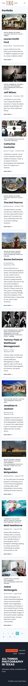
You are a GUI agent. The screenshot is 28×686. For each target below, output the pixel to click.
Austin (6, 32)
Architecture (8, 399)
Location (7, 34)
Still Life (17, 465)
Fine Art (17, 251)
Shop (15, 654)
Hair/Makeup (8, 333)
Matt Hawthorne (13, 525)
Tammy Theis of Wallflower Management (13, 343)
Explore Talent (11, 650)
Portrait (6, 89)
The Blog (22, 650)
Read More (8, 59)
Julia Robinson (9, 263)
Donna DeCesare (13, 259)
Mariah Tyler (8, 529)
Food (5, 461)
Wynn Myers (8, 46)
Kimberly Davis (9, 476)
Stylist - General (9, 336)
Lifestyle (10, 461)
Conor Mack (8, 593)
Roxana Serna (9, 206)
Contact (21, 654)
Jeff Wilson (10, 92)
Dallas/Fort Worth (14, 331)
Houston (21, 139)
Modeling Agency (9, 334)
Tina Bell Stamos (13, 202)
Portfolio (13, 34)
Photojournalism (9, 87)
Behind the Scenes (14, 32)
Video (5, 402)
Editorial (20, 84)
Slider (12, 465)
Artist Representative (11, 139)
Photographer (15, 86)
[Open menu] (24, 3)
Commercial (12, 84)
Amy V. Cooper (9, 151)
